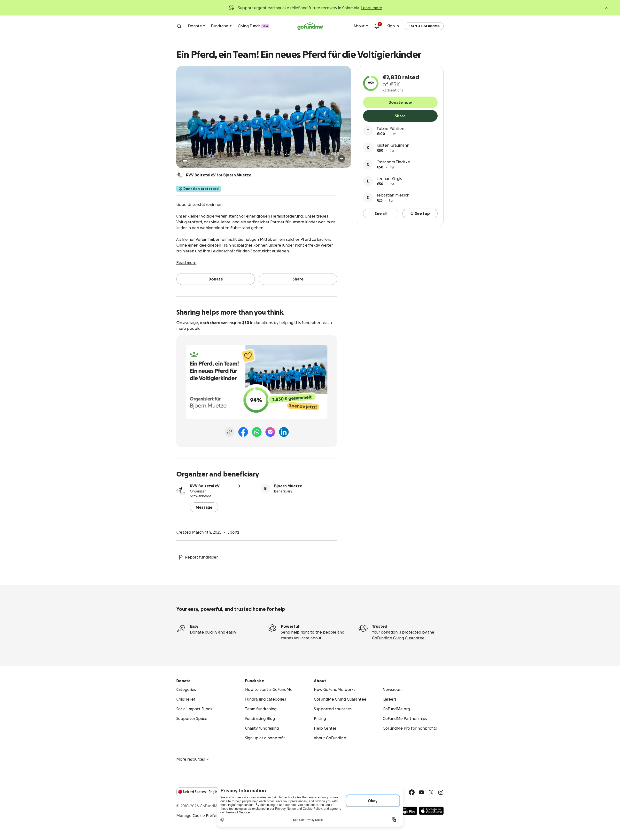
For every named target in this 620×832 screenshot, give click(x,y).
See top (422, 213)
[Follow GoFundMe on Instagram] (441, 792)
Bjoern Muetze (288, 486)
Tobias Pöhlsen (390, 128)
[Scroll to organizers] (179, 175)
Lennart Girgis (389, 178)
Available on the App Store (431, 811)
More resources (190, 759)
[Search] (179, 26)
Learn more (371, 8)
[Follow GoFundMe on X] (431, 792)
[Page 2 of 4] (189, 160)
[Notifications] (376, 26)
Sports (234, 532)
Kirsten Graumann (393, 145)
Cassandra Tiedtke (393, 162)
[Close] (606, 8)
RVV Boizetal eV (205, 486)
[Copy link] (229, 432)
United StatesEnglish (201, 792)
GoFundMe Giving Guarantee (398, 638)
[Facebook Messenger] (270, 432)
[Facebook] (243, 432)
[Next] (341, 158)
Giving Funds (253, 26)
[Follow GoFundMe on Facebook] (412, 792)
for (218, 175)
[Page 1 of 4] (185, 160)
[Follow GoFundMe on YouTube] (421, 792)
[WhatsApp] (257, 432)
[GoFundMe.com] (310, 26)
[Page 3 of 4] (193, 160)
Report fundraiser (201, 557)
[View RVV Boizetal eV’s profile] (181, 491)
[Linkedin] (284, 432)
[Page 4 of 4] (196, 160)
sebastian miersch (393, 195)
